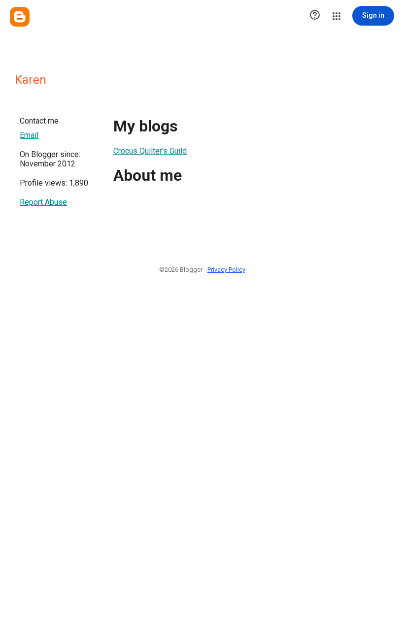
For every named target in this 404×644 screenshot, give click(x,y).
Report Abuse (43, 202)
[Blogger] (20, 17)
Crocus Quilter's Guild (150, 151)
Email (29, 135)
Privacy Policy (226, 269)
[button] (315, 16)
